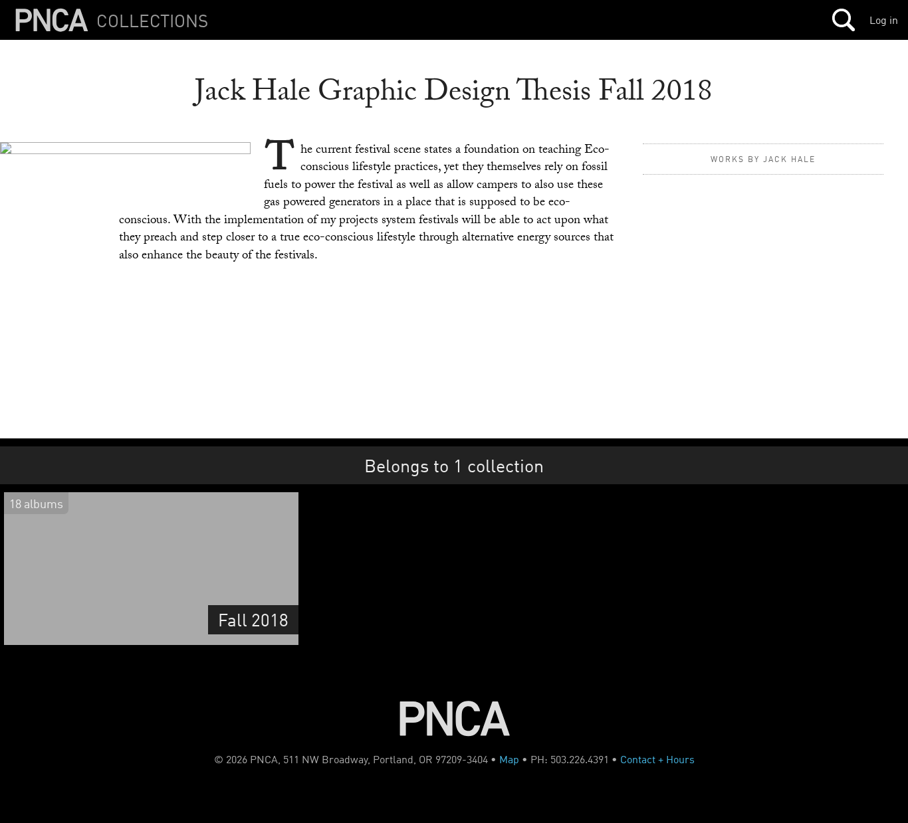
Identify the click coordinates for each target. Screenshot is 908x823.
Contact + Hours (657, 759)
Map (509, 759)
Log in (883, 20)
